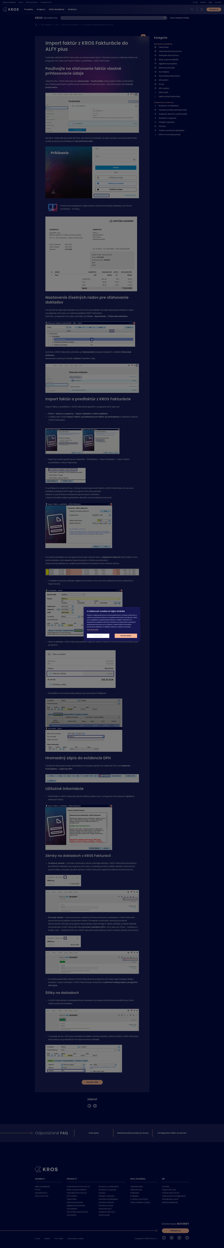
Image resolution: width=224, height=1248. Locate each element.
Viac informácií (92, 629)
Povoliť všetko (126, 636)
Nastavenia (98, 636)
